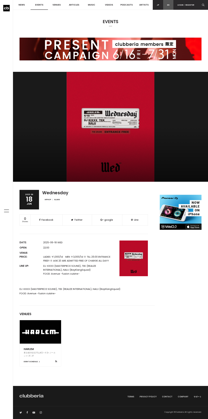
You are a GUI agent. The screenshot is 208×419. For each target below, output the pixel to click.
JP (158, 5)
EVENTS (39, 4)
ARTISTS (144, 4)
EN (168, 5)
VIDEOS (109, 4)
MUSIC (91, 4)
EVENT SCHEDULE (31, 361)
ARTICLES (74, 4)
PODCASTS (126, 4)
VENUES (56, 4)
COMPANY (183, 396)
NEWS (22, 4)
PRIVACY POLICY (148, 396)
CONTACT (167, 396)
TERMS (130, 396)
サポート (198, 396)
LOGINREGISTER (185, 5)
